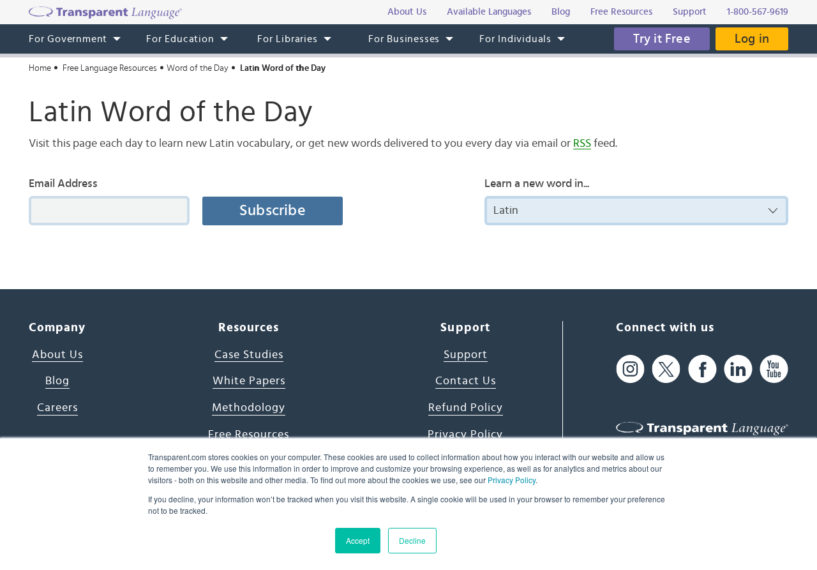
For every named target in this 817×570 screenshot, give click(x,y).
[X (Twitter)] (666, 369)
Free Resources (248, 434)
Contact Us (465, 381)
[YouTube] (774, 369)
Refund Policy (465, 408)
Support (466, 355)
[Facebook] (702, 369)
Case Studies (248, 355)
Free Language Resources (110, 68)
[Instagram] (630, 369)
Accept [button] (358, 540)
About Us (57, 355)
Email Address (63, 184)
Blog (57, 381)
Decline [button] (412, 540)
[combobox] (636, 210)
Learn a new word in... (536, 184)
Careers (57, 408)
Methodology (248, 408)
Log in (752, 39)
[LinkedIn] (738, 369)
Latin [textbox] (505, 210)
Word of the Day (198, 68)
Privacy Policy (512, 479)
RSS (582, 143)
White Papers (249, 381)
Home (40, 68)
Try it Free (662, 39)
